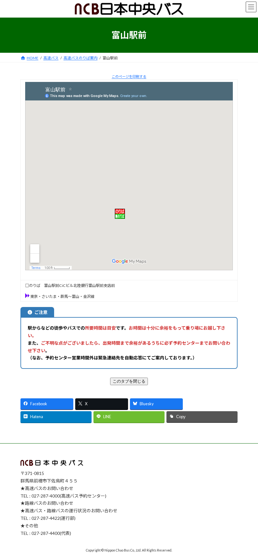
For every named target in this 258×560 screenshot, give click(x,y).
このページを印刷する (129, 76)
